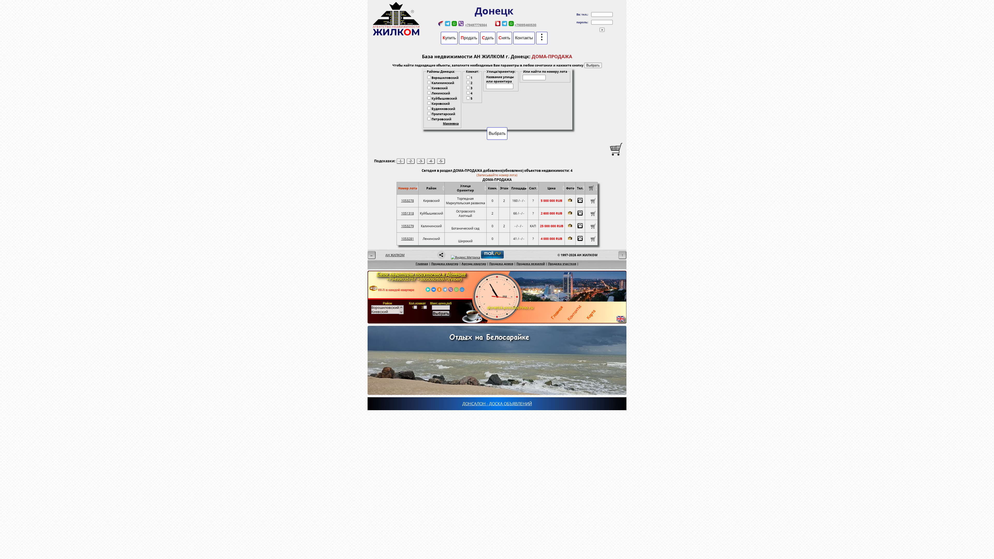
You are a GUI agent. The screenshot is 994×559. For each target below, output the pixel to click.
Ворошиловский (445, 78)
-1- (401, 161)
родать (469, 38)
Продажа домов (501, 264)
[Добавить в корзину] (591, 201)
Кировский (441, 103)
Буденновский (443, 109)
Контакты (524, 38)
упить (449, 38)
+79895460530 (525, 25)
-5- (441, 161)
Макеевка (451, 123)
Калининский (443, 83)
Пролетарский (443, 114)
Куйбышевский (444, 98)
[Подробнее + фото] (570, 200)
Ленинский (441, 93)
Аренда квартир (474, 264)
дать (488, 38)
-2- (411, 161)
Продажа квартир (444, 264)
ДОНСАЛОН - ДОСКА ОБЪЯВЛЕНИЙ (497, 404)
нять (504, 38)
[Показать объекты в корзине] (591, 189)
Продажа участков (562, 264)
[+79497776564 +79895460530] (580, 201)
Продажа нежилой (530, 264)
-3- (421, 161)
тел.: (584, 14)
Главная (422, 264)
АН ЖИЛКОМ (395, 255)
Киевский (440, 88)
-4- (431, 161)
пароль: (582, 22)
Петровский (441, 119)
